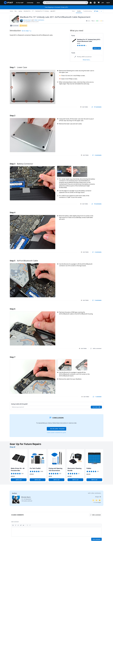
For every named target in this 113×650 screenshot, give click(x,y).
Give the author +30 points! (57, 428)
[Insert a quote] (23, 525)
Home (11, 11)
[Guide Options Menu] (101, 11)
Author (14, 493)
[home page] (8, 2)
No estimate (15, 25)
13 (102, 21)
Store (38, 2)
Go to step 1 (26, 31)
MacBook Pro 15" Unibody (42, 11)
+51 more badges (97, 502)
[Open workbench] (90, 2)
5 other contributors (39, 20)
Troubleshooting (87, 11)
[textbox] (56, 532)
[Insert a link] (21, 525)
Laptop (20, 11)
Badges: (98, 496)
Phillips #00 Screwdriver (84, 57)
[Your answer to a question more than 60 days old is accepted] (93, 500)
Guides (79, 11)
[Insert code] (18, 525)
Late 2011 (52, 11)
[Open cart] (98, 2)
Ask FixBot (85, 107)
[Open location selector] (94, 2)
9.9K (89, 21)
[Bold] (13, 525)
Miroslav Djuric (27, 20)
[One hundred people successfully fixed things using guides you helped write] (96, 500)
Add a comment (95, 113)
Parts (73, 11)
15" (33, 11)
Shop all (12, 447)
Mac (16, 11)
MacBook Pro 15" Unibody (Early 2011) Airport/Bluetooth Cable (88, 40)
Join (103, 2)
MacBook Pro (27, 11)
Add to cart (97, 48)
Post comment (96, 539)
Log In (108, 2)
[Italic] (15, 525)
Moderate (24, 25)
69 (93, 21)
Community (30, 2)
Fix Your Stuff (19, 2)
